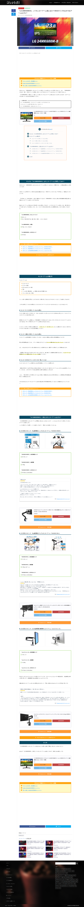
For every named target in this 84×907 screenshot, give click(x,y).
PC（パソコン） (75, 2)
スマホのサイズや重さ (61, 877)
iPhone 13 (70, 877)
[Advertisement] (45, 66)
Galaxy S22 (72, 875)
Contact (14, 905)
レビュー (50, 2)
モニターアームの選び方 (34, 136)
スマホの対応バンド (60, 883)
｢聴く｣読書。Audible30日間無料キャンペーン (32, 85)
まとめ (30, 156)
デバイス (8, 871)
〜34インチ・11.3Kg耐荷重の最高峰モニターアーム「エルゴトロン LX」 (37, 250)
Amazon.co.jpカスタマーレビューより (63, 594)
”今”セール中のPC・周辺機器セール (30, 81)
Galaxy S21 (59, 879)
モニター (8, 868)
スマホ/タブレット (57, 2)
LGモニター (28, 8)
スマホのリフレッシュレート (62, 873)
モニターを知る (9, 889)
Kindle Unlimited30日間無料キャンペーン (31, 83)
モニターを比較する (10, 892)
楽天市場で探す (61, 516)
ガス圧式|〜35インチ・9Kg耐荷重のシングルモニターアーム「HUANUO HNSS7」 (47, 148)
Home (6, 905)
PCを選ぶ (8, 898)
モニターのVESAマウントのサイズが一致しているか (42, 143)
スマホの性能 (67, 879)
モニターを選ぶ (9, 886)
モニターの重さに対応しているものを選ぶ (40, 140)
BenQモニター (60, 881)
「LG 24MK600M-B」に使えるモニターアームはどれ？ (41, 146)
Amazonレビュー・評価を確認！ (46, 527)
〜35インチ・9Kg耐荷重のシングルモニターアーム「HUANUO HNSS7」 (37, 246)
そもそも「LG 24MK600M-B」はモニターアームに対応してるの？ (43, 133)
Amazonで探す (43, 516)
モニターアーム (21, 8)
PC (7, 865)
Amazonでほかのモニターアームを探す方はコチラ (46, 737)
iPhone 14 (75, 881)
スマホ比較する (9, 880)
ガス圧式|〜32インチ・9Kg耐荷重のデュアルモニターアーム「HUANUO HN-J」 (47, 151)
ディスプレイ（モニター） (66, 2)
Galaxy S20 (67, 881)
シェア (14, 11)
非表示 (50, 129)
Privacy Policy (10, 905)
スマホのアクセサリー (71, 883)
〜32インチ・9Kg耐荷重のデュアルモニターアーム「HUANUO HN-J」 (37, 248)
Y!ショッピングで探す (43, 121)
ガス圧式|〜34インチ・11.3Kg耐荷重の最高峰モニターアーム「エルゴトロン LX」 (47, 153)
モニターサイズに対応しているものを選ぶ (40, 138)
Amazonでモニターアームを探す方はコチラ (46, 254)
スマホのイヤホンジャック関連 (62, 875)
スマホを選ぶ (9, 877)
